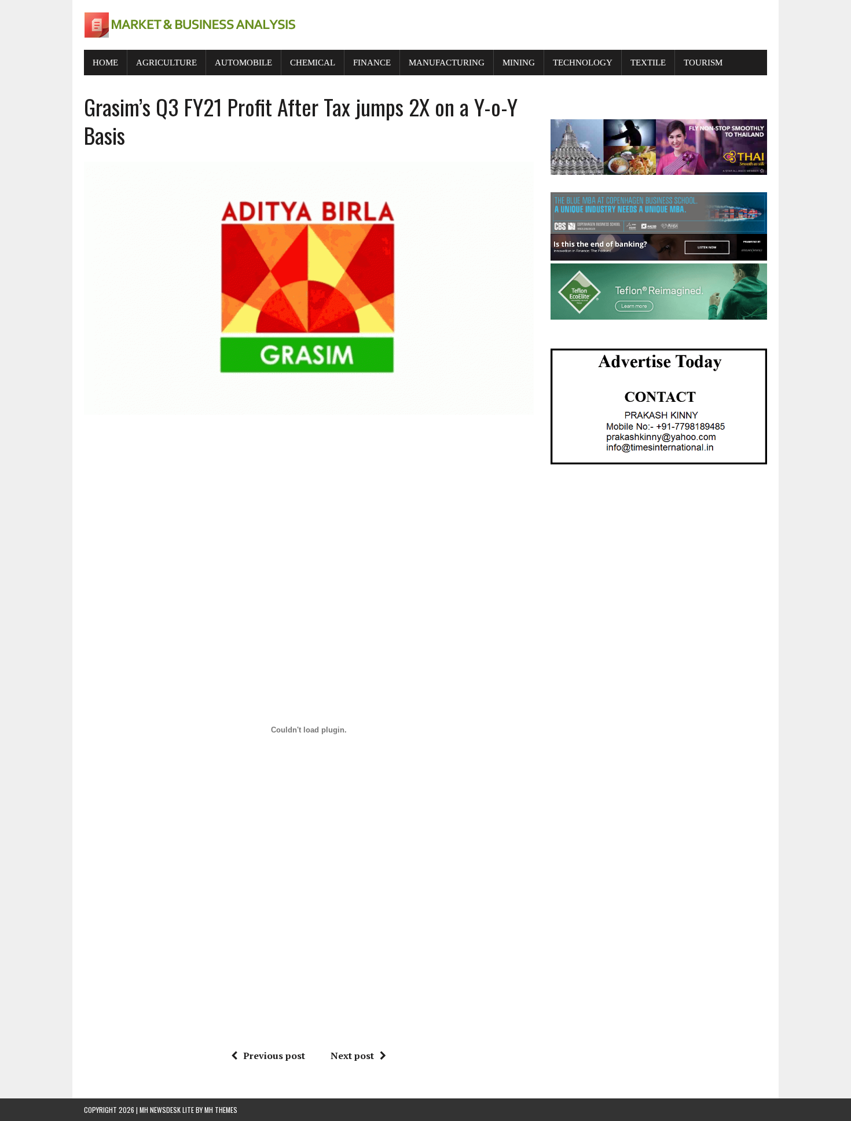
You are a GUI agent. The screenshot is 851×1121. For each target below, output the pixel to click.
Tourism (703, 62)
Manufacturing (447, 62)
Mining (518, 62)
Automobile (243, 62)
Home (105, 62)
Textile (648, 62)
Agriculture (166, 62)
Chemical (312, 62)
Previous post (274, 1055)
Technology (582, 62)
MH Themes (220, 1110)
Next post (352, 1055)
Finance (372, 62)
